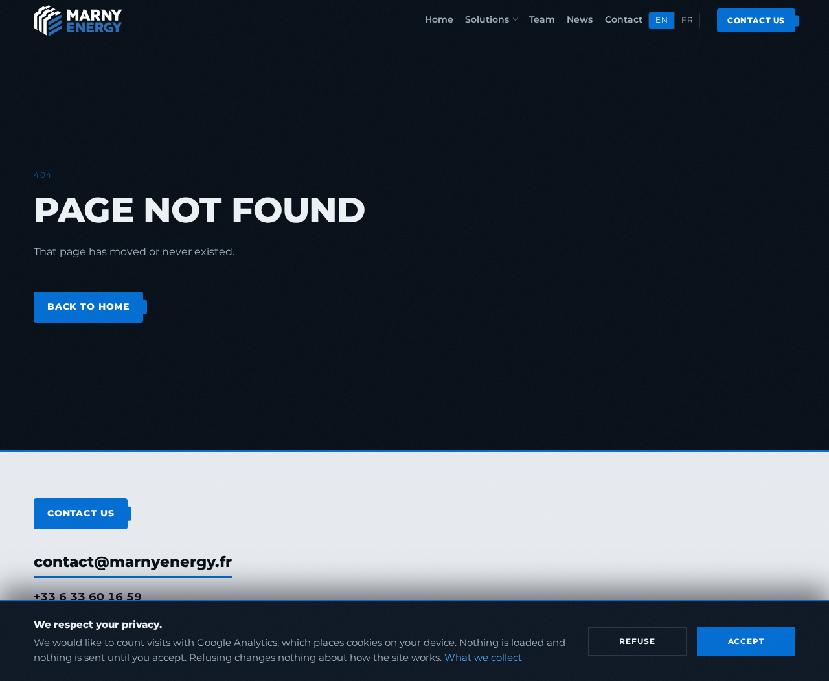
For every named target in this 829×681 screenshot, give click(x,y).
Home (439, 19)
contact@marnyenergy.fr (133, 562)
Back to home (88, 306)
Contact (623, 19)
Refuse (637, 641)
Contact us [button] (756, 20)
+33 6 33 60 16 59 (88, 596)
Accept (746, 641)
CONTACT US (81, 513)
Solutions (487, 19)
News (580, 19)
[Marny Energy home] (78, 20)
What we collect (483, 657)
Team (542, 19)
